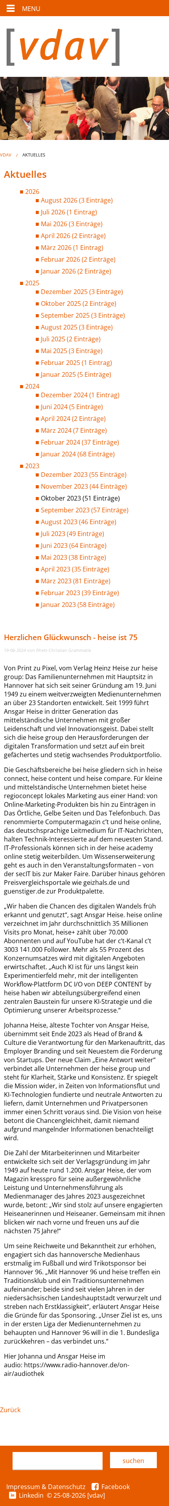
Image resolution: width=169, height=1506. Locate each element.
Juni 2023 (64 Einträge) (74, 545)
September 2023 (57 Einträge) (85, 510)
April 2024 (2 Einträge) (73, 418)
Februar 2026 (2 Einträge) (78, 259)
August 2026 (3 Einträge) (77, 200)
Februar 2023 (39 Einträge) (80, 592)
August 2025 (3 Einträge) (77, 327)
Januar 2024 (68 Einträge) (78, 454)
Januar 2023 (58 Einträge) (78, 604)
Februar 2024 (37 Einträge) (80, 442)
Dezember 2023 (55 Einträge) (84, 474)
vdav (5, 155)
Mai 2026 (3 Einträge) (72, 224)
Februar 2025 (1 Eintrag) (76, 362)
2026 (32, 191)
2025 (32, 283)
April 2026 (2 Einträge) (73, 235)
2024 (32, 386)
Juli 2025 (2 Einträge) (71, 339)
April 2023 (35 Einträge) (75, 569)
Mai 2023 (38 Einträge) (73, 557)
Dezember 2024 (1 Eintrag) (80, 395)
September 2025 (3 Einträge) (83, 315)
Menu (31, 8)
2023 (32, 466)
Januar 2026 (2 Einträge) (76, 271)
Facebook (115, 1486)
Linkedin (31, 1495)
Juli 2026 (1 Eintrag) (69, 212)
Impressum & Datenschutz (46, 1486)
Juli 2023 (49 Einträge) (72, 533)
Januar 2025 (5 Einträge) (76, 374)
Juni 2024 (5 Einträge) (72, 406)
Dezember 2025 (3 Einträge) (82, 291)
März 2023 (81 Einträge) (75, 581)
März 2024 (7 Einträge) (74, 430)
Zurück (10, 1409)
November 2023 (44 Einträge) (84, 486)
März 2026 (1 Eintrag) (72, 247)
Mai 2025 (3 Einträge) (72, 350)
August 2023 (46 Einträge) (78, 522)
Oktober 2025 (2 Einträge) (78, 303)
